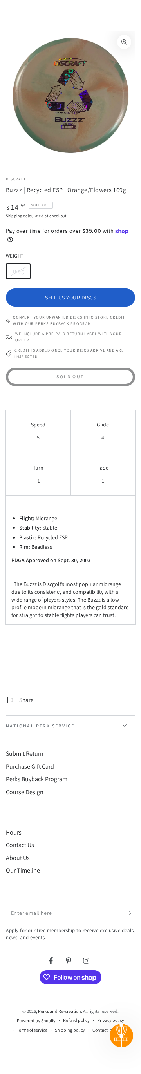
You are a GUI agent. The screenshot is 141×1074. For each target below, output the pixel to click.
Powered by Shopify (36, 1020)
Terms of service (32, 1030)
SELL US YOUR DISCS (70, 297)
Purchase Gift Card (30, 766)
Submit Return (24, 753)
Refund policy (76, 1020)
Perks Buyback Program (36, 779)
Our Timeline (23, 870)
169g (21, 273)
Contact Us (20, 845)
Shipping (14, 215)
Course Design (24, 792)
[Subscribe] (130, 913)
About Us (18, 858)
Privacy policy (110, 1020)
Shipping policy (70, 1030)
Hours (14, 832)
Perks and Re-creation (59, 1011)
